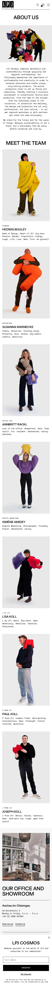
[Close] (49, 937)
